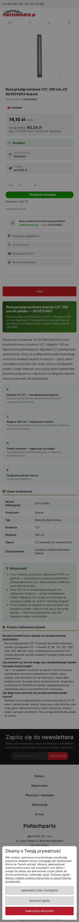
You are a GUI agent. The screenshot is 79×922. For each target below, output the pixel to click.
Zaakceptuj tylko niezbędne (39, 890)
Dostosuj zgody (39, 900)
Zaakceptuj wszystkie (39, 911)
